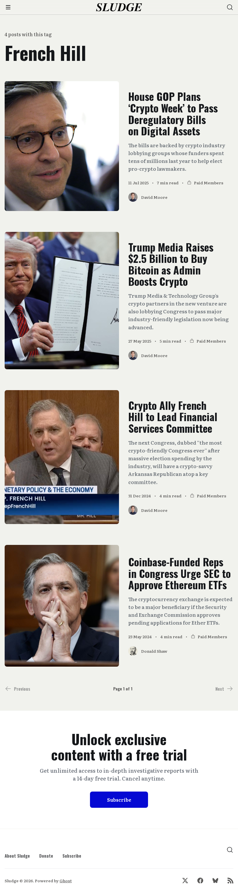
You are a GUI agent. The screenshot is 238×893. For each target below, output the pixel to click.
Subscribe (119, 799)
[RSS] (230, 880)
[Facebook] (200, 880)
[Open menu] (8, 7)
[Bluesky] (215, 880)
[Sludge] (119, 7)
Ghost (65, 880)
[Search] (229, 7)
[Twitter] (185, 880)
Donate (46, 855)
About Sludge (17, 855)
